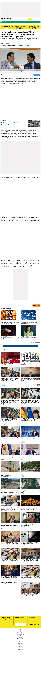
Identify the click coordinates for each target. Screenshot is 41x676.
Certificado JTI (20, 649)
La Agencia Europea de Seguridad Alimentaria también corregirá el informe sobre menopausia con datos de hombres (10, 508)
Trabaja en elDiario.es (20, 632)
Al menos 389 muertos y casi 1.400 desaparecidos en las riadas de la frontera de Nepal (30, 474)
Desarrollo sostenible (8, 23)
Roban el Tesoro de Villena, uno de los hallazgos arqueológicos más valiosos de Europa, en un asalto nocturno (29, 508)
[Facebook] (21, 45)
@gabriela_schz (4, 385)
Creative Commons (20, 635)
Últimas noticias (4, 528)
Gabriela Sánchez (3, 74)
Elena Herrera (23, 459)
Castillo (23, 614)
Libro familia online (37, 614)
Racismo (14, 23)
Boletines (20, 647)
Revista (20, 646)
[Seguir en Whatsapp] (38, 624)
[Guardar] (30, 45)
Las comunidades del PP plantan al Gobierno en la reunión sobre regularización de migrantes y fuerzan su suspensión (30, 419)
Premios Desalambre (33, 23)
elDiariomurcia (3, 545)
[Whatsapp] (19, 45)
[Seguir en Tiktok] (37, 624)
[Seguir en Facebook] (31, 624)
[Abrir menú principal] (39, 18)
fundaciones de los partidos (32, 259)
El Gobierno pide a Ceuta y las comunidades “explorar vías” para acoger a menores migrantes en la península (10, 474)
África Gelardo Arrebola (4, 476)
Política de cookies (20, 643)
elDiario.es (2, 381)
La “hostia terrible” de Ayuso (7, 363)
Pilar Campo (23, 598)
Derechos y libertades (25, 23)
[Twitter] (25, 45)
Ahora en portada (4, 424)
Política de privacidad (20, 638)
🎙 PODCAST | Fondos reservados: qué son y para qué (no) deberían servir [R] (30, 543)
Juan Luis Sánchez (23, 544)
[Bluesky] (23, 45)
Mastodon (20, 650)
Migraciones (2, 23)
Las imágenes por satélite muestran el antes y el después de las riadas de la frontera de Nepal (30, 491)
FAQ (20, 640)
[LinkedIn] (28, 45)
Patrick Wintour (23, 381)
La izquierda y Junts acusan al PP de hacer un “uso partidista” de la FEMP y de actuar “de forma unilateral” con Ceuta (10, 457)
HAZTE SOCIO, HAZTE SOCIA (20, 625)
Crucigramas (12, 614)
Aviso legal (20, 637)
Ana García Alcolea (3, 583)
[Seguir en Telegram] (32, 624)
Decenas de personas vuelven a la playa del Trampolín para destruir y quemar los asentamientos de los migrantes (9, 379)
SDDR (25, 614)
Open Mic (23, 363)
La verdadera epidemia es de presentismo (9, 582)
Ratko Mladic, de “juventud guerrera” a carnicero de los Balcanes (29, 524)
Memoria (27, 614)
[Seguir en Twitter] (30, 624)
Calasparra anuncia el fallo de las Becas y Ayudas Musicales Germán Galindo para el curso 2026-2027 (9, 543)
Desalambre (4, 21)
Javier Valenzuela (3, 364)
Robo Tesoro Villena (8, 614)
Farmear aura (20, 614)
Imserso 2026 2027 (16, 614)
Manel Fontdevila (23, 364)
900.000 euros (22, 80)
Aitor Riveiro (23, 442)
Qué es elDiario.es (20, 629)
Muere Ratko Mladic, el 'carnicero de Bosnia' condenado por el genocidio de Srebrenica (10, 524)
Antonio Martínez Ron (4, 510)
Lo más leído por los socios (6, 349)
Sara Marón (2, 459)
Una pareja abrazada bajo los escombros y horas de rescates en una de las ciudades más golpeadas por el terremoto (10, 419)
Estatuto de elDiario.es (20, 634)
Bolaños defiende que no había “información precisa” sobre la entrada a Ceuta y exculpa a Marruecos (30, 457)
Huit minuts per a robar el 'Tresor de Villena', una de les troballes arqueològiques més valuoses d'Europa (10, 577)
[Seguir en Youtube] (35, 624)
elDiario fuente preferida (31, 614)
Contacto (20, 644)
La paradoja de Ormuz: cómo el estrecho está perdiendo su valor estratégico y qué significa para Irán (30, 379)
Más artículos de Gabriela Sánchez (7, 384)
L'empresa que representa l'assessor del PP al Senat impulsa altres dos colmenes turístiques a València (30, 560)
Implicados (19, 23)
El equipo (20, 631)
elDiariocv (22, 510)
